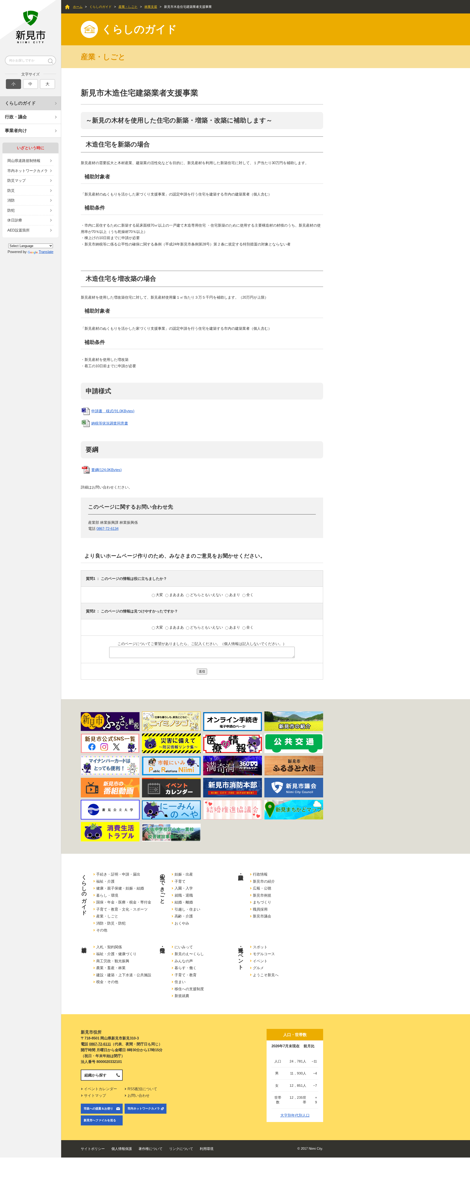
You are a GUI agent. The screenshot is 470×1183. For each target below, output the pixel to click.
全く (250, 595)
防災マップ (16, 180)
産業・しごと (128, 7)
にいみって (184, 947)
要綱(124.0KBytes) (106, 470)
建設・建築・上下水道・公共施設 (123, 975)
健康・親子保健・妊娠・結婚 (120, 888)
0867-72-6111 (100, 1044)
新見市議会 (262, 916)
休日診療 (14, 220)
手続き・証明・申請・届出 (118, 874)
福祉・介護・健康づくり (116, 954)
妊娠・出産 (184, 874)
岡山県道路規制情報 (23, 161)
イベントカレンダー (100, 1089)
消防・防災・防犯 (111, 923)
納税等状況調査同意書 (109, 423)
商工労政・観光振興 (112, 961)
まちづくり (262, 902)
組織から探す (95, 1075)
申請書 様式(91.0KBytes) (112, 411)
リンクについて (181, 1149)
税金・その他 (107, 982)
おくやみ (182, 923)
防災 (11, 190)
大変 (160, 595)
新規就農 (182, 996)
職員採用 (260, 909)
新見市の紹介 (264, 881)
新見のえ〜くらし (189, 954)
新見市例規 (262, 895)
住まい (180, 982)
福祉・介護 (105, 881)
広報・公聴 (262, 888)
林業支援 (150, 7)
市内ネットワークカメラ (27, 171)
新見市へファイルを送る (100, 1120)
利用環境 (206, 1149)
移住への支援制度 (189, 989)
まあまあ (177, 595)
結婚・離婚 (184, 902)
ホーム (77, 7)
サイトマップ (95, 1095)
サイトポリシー (93, 1149)
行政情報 (260, 874)
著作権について (151, 1149)
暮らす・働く (186, 968)
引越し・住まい (187, 909)
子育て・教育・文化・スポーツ (122, 909)
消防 (11, 200)
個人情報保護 (121, 1149)
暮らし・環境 (107, 895)
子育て (180, 881)
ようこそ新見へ (266, 975)
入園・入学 (184, 888)
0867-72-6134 (107, 528)
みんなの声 (184, 961)
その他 (101, 930)
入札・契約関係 (109, 947)
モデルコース (264, 954)
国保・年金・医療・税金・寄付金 (123, 902)
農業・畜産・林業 (111, 968)
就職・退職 (184, 895)
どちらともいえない (207, 595)
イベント (260, 961)
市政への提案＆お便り (98, 1108)
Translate (46, 252)
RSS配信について (142, 1089)
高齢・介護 (184, 916)
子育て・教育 (186, 975)
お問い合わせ (139, 1095)
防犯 (11, 210)
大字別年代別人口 (295, 1115)
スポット (260, 947)
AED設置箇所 (18, 230)
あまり (235, 595)
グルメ (258, 968)
